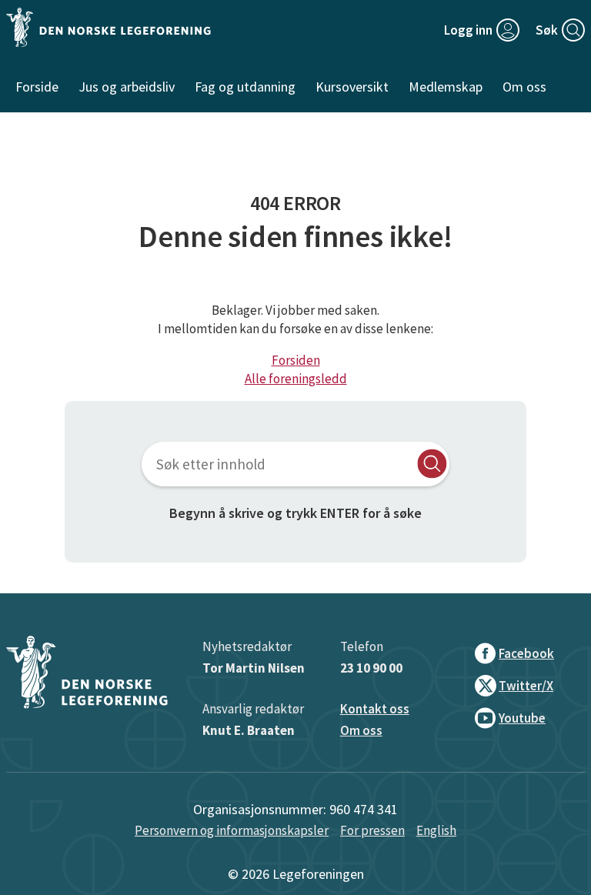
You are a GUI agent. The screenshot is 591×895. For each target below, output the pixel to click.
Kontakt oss (374, 708)
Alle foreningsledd (296, 378)
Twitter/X (526, 685)
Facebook (526, 653)
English (436, 830)
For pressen (372, 830)
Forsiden (296, 360)
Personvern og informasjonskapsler (232, 830)
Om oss (361, 730)
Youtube (522, 718)
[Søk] (432, 463)
